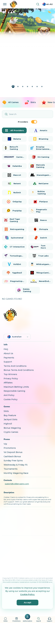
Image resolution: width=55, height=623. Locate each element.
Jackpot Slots (10, 419)
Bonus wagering (12, 428)
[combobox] (47, 4)
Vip (5, 444)
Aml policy (9, 395)
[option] (10, 102)
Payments (9, 357)
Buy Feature (10, 415)
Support (8, 361)
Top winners (10, 374)
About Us (8, 353)
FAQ (6, 349)
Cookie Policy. (27, 594)
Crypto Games (11, 432)
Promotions (10, 448)
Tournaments (10, 469)
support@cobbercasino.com (17, 484)
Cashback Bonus (12, 456)
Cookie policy (10, 399)
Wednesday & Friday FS (16, 465)
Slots (6, 411)
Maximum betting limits (16, 387)
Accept (27, 602)
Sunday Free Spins (13, 460)
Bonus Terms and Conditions (19, 370)
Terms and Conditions (15, 366)
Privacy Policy (11, 378)
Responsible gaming (14, 391)
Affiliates (8, 382)
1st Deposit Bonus (13, 452)
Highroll (8, 423)
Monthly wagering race (16, 473)
